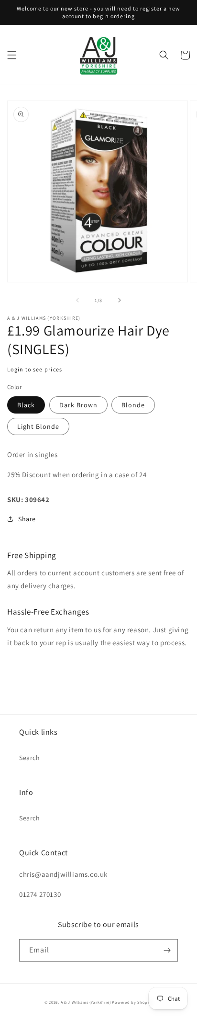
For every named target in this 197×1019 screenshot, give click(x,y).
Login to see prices (35, 369)
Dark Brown (78, 405)
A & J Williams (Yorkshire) (86, 1002)
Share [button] (27, 519)
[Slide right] (119, 300)
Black (26, 405)
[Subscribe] (166, 950)
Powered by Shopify (132, 1002)
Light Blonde (38, 426)
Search (29, 757)
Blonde (133, 405)
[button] (11, 55)
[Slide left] (77, 300)
